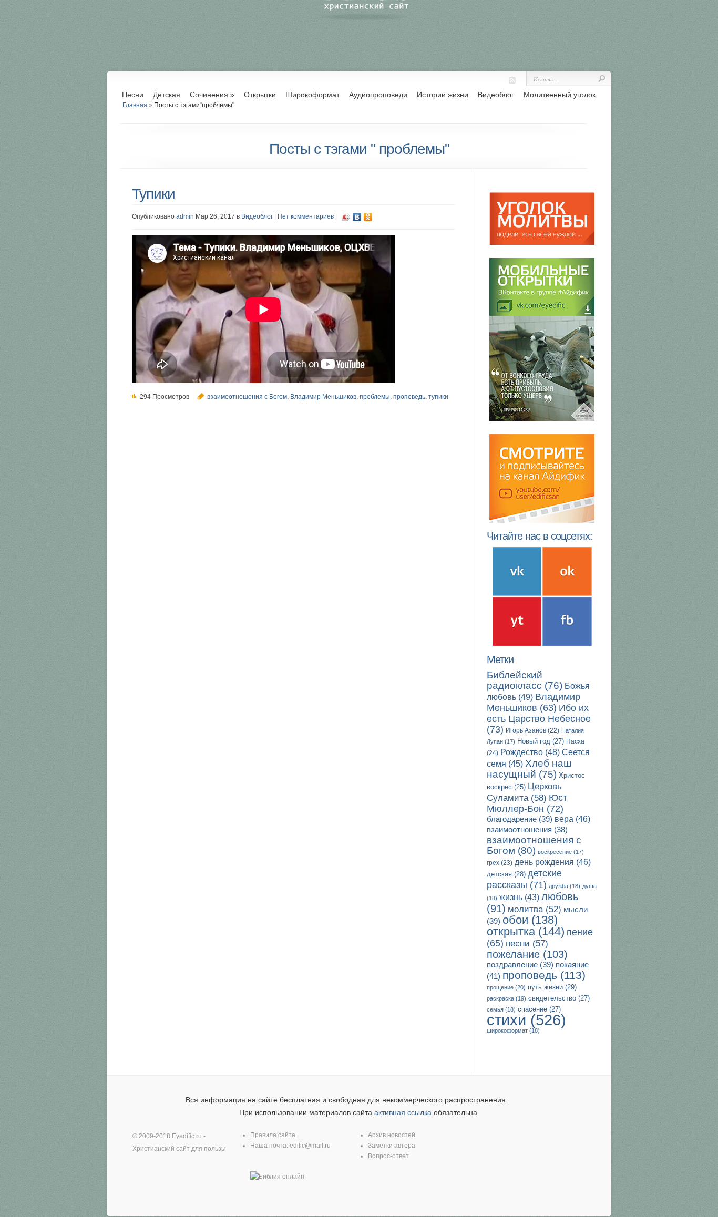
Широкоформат (312, 94)
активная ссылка (403, 1112)
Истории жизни (442, 94)
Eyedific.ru (187, 1136)
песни (527, 943)
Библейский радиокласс (524, 680)
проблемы (375, 396)
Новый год (540, 741)
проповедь (409, 396)
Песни (132, 94)
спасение (539, 1009)
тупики (438, 396)
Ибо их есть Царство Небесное (539, 718)
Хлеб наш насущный (529, 769)
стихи (526, 1019)
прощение (506, 987)
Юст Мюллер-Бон (527, 803)
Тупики (153, 194)
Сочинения (212, 94)
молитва (534, 909)
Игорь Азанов (532, 730)
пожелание (527, 954)
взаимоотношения (527, 830)
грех (499, 863)
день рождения (553, 862)
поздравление (520, 964)
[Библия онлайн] (277, 1176)
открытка (526, 931)
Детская (166, 94)
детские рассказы (524, 879)
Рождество (530, 752)
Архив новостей (391, 1135)
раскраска (506, 998)
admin (185, 216)
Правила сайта (272, 1135)
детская (506, 874)
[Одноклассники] (368, 217)
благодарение (519, 818)
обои (530, 919)
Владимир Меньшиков (323, 396)
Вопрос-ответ (388, 1156)
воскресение (561, 852)
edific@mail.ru (310, 1145)
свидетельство (559, 998)
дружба (564, 886)
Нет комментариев (306, 216)
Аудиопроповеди (378, 94)
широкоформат (513, 1030)
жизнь (519, 897)
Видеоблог (496, 94)
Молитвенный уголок (560, 94)
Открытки (260, 94)
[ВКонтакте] (357, 217)
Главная (134, 105)
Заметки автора (391, 1145)
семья (501, 1009)
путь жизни (552, 987)
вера (572, 818)
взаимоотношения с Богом (247, 396)
